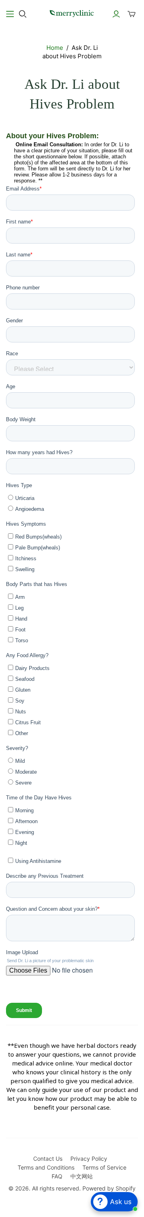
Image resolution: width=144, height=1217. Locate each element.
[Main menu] (10, 14)
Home (54, 47)
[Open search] (23, 14)
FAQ (57, 1176)
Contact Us (47, 1158)
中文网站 (81, 1176)
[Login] (116, 14)
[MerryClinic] (72, 13)
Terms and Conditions (46, 1167)
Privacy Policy (88, 1158)
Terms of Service (104, 1167)
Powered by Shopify (109, 1188)
